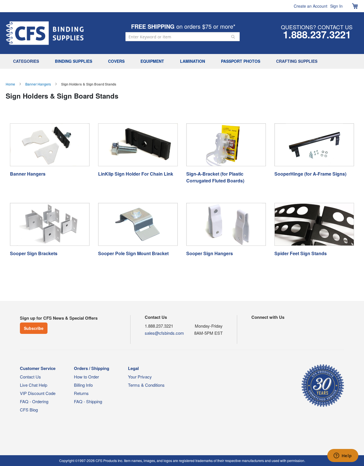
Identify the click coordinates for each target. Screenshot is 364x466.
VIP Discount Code (37, 393)
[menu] (182, 61)
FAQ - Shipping (88, 401)
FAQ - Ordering (34, 401)
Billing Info (83, 385)
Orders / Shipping (91, 368)
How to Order (86, 377)
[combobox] (182, 36)
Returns (81, 393)
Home (10, 84)
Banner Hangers (38, 84)
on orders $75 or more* (183, 26)
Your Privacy (140, 377)
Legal (133, 368)
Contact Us (30, 377)
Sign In (336, 6)
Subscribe (34, 328)
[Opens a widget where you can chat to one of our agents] (342, 456)
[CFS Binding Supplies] (45, 33)
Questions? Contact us (317, 27)
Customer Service (37, 368)
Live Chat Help (33, 385)
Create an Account (310, 6)
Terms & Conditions (146, 385)
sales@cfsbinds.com (164, 333)
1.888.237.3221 (317, 34)
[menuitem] (27, 61)
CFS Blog (29, 410)
